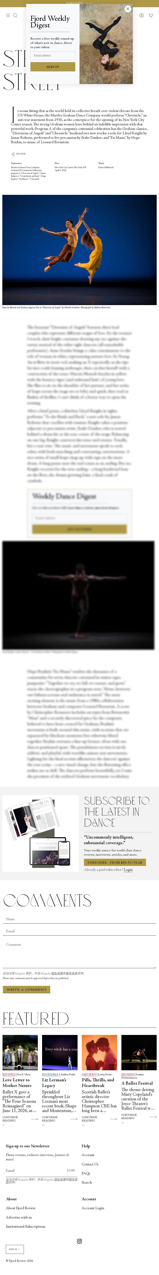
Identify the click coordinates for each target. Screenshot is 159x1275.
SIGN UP (53, 67)
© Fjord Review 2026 (19, 1261)
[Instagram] (79, 1242)
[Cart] (151, 15)
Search (87, 1183)
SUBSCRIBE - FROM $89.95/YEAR (115, 862)
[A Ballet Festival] (139, 1052)
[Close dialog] (127, 8)
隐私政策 (57, 973)
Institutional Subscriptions (25, 1227)
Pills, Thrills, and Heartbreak (98, 1083)
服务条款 (71, 973)
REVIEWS (9, 1074)
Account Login (93, 1208)
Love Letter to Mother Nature (17, 1083)
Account (88, 1155)
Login (128, 870)
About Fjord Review (20, 1208)
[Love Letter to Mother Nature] (20, 1052)
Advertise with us (19, 1217)
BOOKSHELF (50, 1074)
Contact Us (90, 1164)
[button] (15, 15)
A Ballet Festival (137, 1083)
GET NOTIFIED (79, 529)
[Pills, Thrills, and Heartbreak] (99, 1052)
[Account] (141, 15)
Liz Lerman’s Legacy (54, 1083)
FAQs (86, 1173)
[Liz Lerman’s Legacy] (59, 1052)
